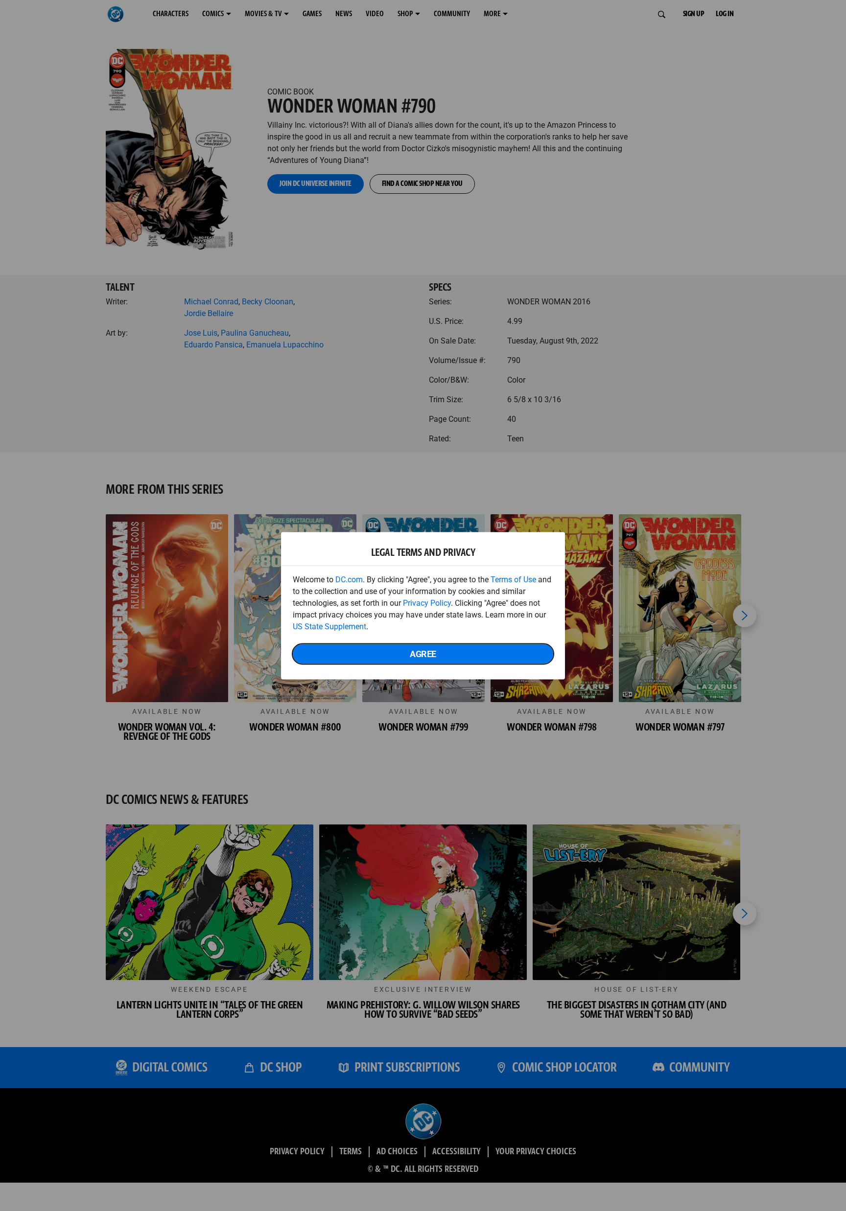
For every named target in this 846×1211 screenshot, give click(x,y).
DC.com (349, 579)
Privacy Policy (427, 602)
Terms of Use (513, 579)
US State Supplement (329, 626)
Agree (423, 653)
